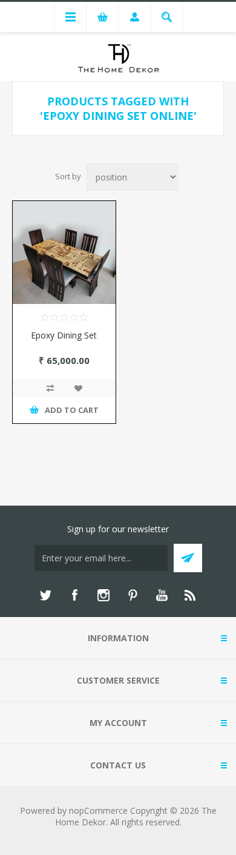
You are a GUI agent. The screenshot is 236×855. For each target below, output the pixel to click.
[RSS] (190, 595)
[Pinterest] (132, 595)
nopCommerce (98, 810)
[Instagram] (103, 595)
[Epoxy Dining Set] (64, 252)
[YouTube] (161, 595)
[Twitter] (45, 595)
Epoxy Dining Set (64, 335)
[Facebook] (74, 595)
